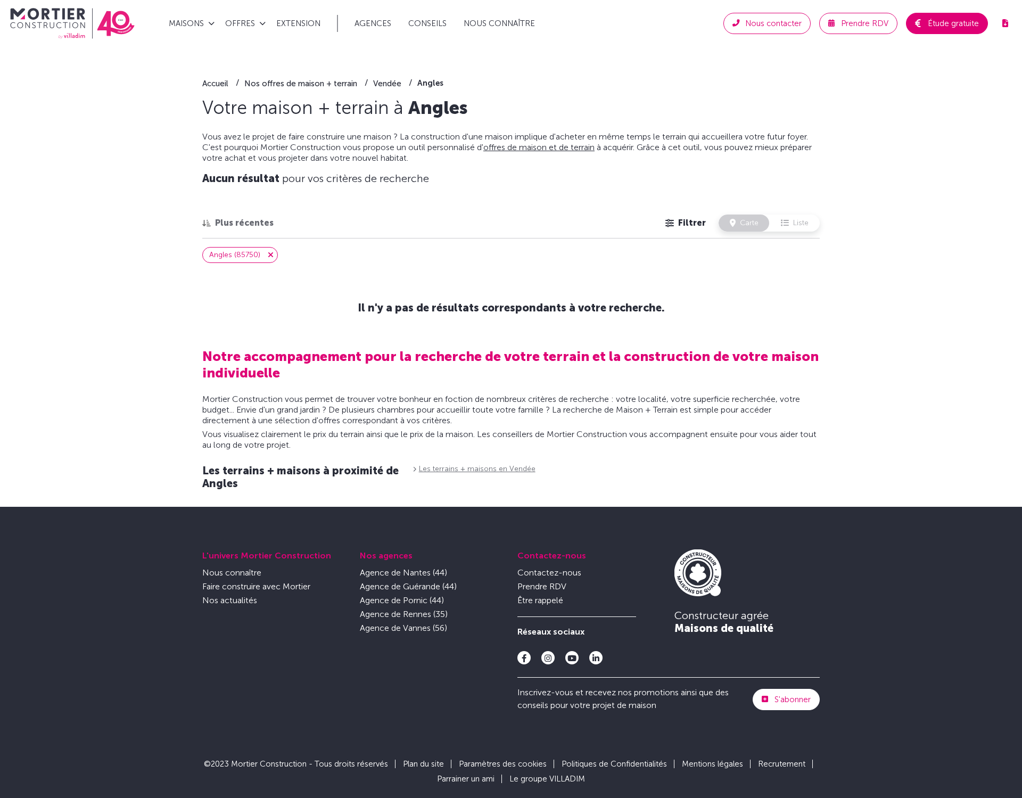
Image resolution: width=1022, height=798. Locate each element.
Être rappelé (540, 600)
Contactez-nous (551, 555)
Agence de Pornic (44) (402, 600)
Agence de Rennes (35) (404, 614)
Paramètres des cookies (503, 764)
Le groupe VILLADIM (547, 779)
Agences (373, 23)
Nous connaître (499, 23)
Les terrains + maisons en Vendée (477, 468)
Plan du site (423, 764)
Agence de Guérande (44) (408, 586)
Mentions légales (712, 764)
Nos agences (386, 555)
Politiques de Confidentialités (614, 764)
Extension (298, 23)
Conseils (427, 23)
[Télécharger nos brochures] (1004, 23)
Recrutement (781, 764)
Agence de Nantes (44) (403, 572)
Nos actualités (229, 600)
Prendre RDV (541, 586)
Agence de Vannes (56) (403, 628)
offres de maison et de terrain (539, 147)
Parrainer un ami (465, 779)
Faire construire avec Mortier (256, 586)
